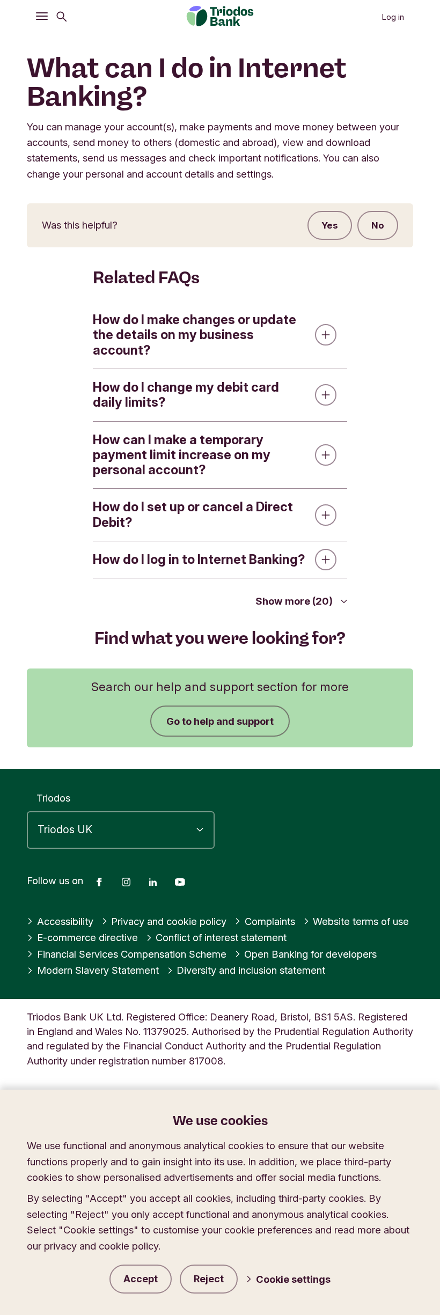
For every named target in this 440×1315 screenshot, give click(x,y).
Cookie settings (293, 1279)
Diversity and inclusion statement (251, 970)
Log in (393, 17)
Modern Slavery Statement (98, 970)
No (377, 225)
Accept (140, 1278)
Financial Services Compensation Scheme (131, 954)
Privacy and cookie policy (168, 921)
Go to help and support (220, 721)
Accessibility (65, 921)
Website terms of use (361, 921)
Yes (329, 225)
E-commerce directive (87, 937)
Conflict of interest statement (221, 937)
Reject (209, 1278)
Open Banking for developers (310, 954)
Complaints (270, 921)
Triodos (53, 798)
